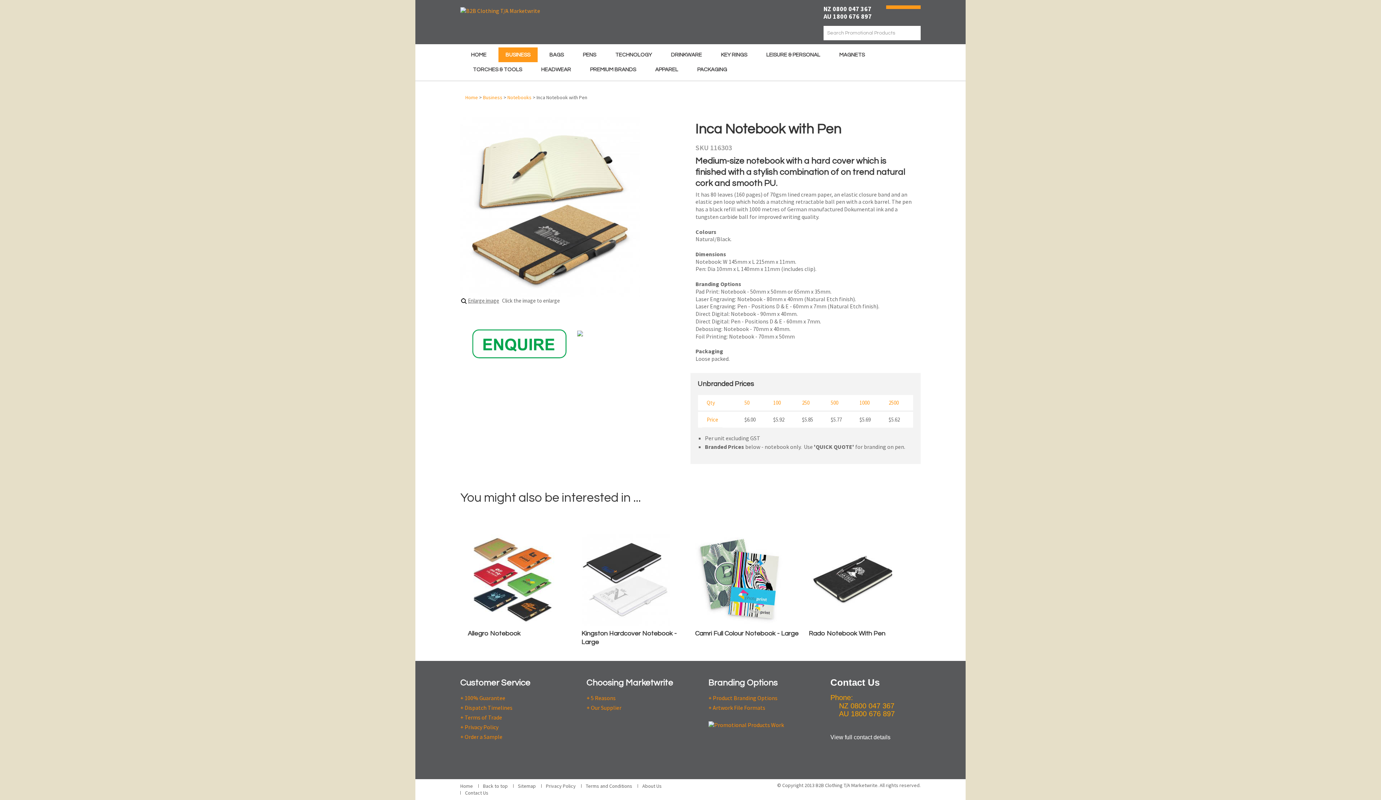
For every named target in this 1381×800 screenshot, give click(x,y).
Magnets (852, 55)
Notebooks (519, 97)
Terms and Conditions (609, 786)
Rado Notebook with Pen (847, 633)
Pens (589, 55)
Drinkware (686, 55)
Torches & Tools (497, 69)
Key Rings (734, 55)
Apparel (666, 69)
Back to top (495, 786)
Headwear (556, 69)
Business (518, 55)
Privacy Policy (561, 786)
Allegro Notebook (494, 633)
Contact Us (476, 793)
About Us (652, 786)
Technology (633, 55)
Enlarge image (483, 300)
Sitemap (527, 786)
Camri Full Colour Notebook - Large (747, 633)
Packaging (712, 69)
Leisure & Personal (793, 55)
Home (479, 55)
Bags (557, 55)
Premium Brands (613, 69)
